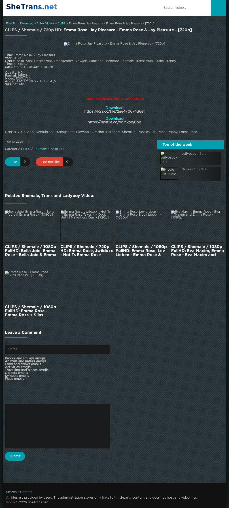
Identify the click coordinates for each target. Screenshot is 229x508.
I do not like (50, 162)
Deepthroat (45, 132)
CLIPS (62, 23)
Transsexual (146, 132)
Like (14, 162)
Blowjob (82, 132)
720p (21, 132)
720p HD (52, 30)
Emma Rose (188, 132)
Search (11, 492)
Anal (30, 132)
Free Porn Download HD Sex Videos (30, 23)
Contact (26, 492)
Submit (15, 456)
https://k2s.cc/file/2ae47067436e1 (114, 111)
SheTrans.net (31, 7)
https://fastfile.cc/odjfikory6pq (114, 122)
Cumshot (97, 132)
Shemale (30, 30)
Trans (161, 132)
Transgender (64, 132)
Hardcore (113, 132)
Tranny (172, 132)
